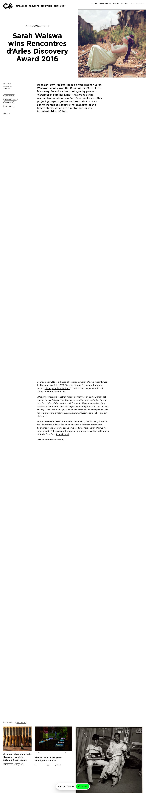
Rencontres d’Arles (49, 385)
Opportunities (105, 3)
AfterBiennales (8, 765)
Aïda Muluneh (9, 106)
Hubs (133, 3)
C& (8, 6)
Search (94, 3)
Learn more (68, 753)
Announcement (9, 95)
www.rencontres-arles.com (50, 439)
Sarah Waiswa (9, 102)
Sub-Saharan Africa (10, 99)
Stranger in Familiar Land (58, 388)
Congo (18, 765)
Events (116, 3)
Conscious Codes (41, 765)
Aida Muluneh (62, 434)
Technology (52, 765)
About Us (124, 3)
